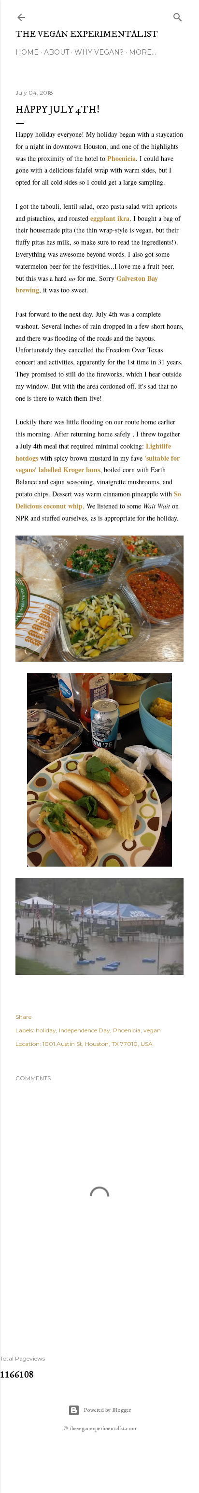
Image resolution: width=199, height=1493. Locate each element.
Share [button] (23, 1016)
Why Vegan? (99, 52)
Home (27, 52)
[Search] (178, 15)
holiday (46, 1030)
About (56, 52)
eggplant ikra (109, 218)
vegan (152, 1030)
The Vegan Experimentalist (86, 34)
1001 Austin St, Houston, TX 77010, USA (98, 1043)
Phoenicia (121, 158)
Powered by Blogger (107, 1410)
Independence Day (84, 1030)
